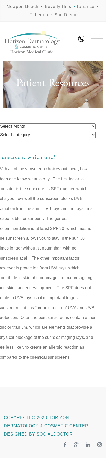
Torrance (85, 6)
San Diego (65, 15)
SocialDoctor (55, 434)
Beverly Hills (58, 6)
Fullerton (39, 15)
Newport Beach (22, 6)
